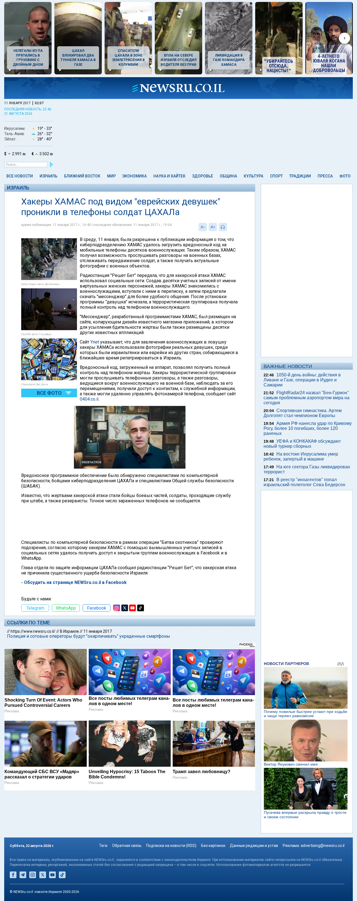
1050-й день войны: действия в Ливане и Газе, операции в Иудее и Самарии (302, 379)
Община (228, 176)
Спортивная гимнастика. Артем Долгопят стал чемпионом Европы (303, 413)
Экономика (134, 176)
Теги (103, 845)
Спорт (276, 176)
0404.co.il (89, 399)
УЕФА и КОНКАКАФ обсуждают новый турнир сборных (302, 444)
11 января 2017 (97, 631)
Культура (253, 176)
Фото (345, 176)
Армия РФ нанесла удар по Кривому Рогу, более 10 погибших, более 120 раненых (308, 428)
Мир (111, 176)
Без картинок (213, 845)
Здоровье (202, 176)
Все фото (49, 393)
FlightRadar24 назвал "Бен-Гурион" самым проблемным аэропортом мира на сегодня (306, 397)
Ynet (95, 342)
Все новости (19, 176)
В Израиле (69, 631)
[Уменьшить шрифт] (203, 227)
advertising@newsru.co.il (322, 845)
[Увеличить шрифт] (213, 227)
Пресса (325, 176)
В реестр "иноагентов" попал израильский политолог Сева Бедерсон (304, 482)
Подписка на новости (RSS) (171, 845)
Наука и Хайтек (169, 176)
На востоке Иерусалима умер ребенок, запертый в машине (301, 456)
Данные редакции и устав (254, 845)
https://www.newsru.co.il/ (33, 631)
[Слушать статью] (228, 227)
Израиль (48, 176)
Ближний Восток (82, 176)
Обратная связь (127, 845)
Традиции (300, 176)
